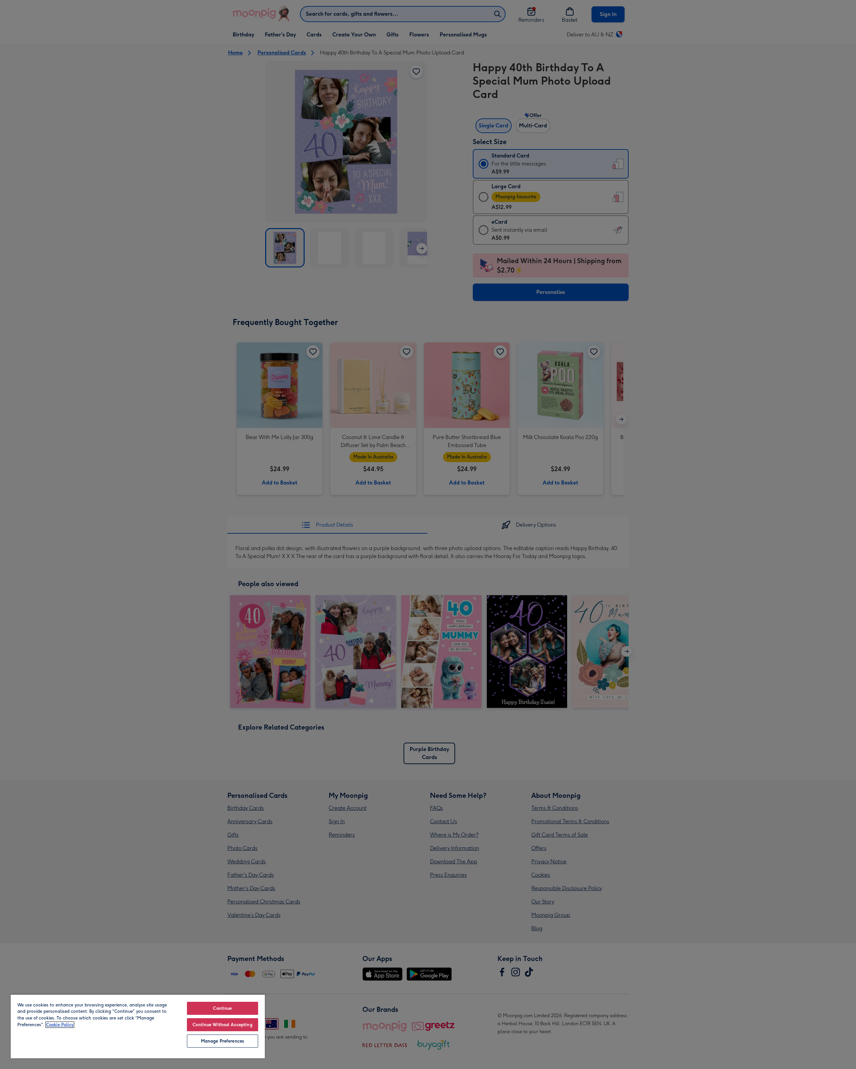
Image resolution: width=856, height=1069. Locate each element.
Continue (222, 1008)
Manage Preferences (222, 1041)
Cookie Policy (60, 1024)
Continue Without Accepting (222, 1024)
